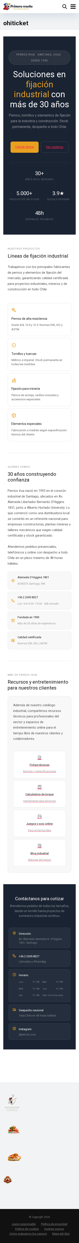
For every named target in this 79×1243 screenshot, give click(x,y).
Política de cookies (27, 1228)
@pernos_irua (27, 1034)
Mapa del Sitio (61, 1233)
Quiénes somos (54, 1228)
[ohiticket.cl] (17, 6)
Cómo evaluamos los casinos (28, 1233)
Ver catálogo (54, 147)
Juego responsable (24, 1224)
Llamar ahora (24, 147)
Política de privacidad (54, 1224)
